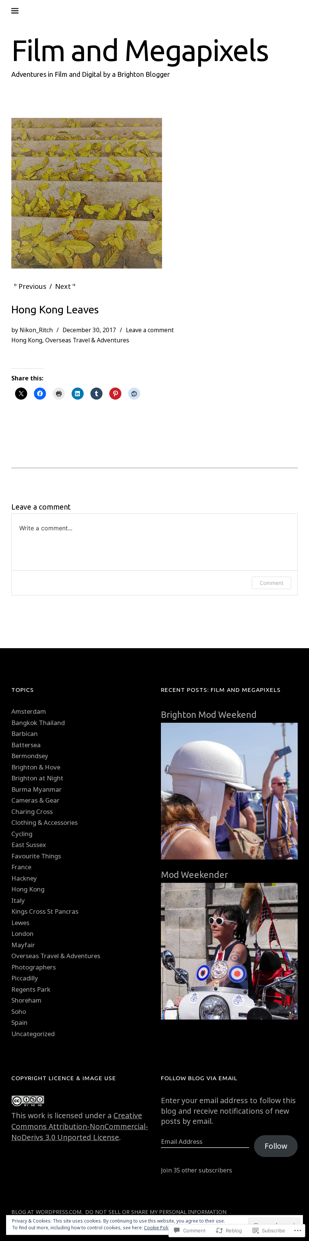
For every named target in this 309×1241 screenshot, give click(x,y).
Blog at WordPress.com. (47, 1211)
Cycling (21, 833)
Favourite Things (36, 856)
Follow (276, 1146)
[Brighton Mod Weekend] (229, 863)
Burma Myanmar (36, 789)
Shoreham (26, 1000)
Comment (271, 583)
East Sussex (28, 844)
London (22, 933)
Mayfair (23, 944)
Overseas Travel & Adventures (87, 340)
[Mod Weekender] (229, 1023)
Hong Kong (26, 340)
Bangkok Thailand (38, 722)
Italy (18, 900)
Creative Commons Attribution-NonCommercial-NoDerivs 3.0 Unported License (79, 1126)
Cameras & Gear (35, 800)
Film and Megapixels (139, 50)
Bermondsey (29, 755)
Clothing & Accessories (44, 822)
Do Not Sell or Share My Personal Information (155, 1211)
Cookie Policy (158, 1227)
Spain (19, 1022)
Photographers (33, 967)
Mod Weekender (194, 874)
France (21, 866)
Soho (18, 1011)
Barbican (24, 733)
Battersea (26, 744)
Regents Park (30, 989)
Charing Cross (32, 811)
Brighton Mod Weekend (209, 714)
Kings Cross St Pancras (44, 911)
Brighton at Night (37, 778)
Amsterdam (28, 711)
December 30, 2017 (89, 330)
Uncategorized (33, 1033)
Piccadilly (24, 978)
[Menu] (20, 11)
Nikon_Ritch (36, 330)
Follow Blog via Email (199, 1078)
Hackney (24, 878)
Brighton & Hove (35, 767)
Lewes (20, 922)
